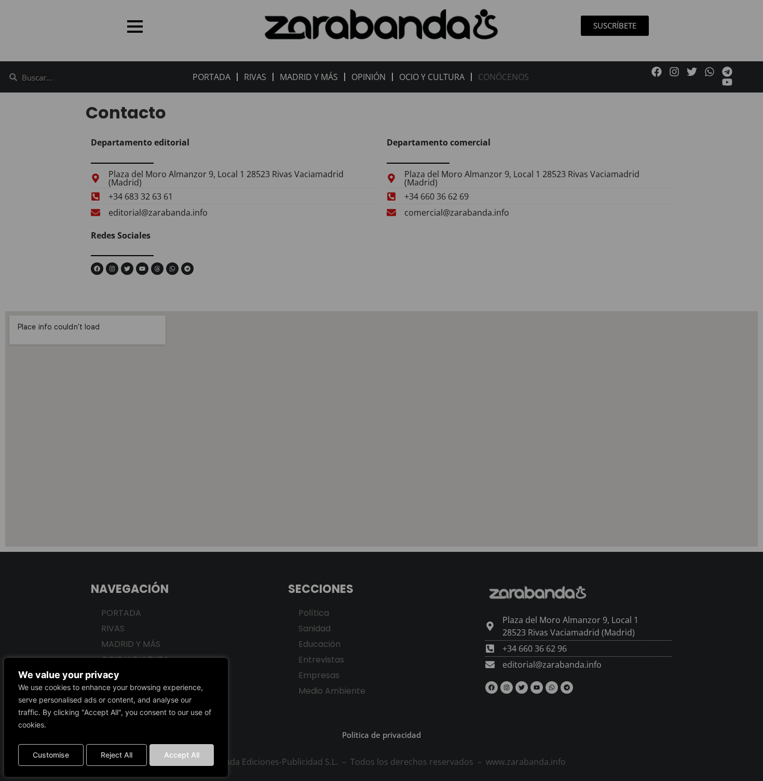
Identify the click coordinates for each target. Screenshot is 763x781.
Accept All (181, 754)
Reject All (116, 754)
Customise (51, 754)
